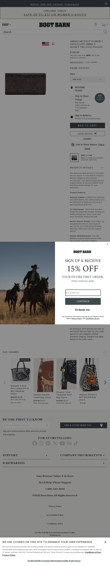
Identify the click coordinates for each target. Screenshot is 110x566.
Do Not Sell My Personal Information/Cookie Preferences (54, 561)
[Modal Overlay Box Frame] (55, 283)
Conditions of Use (93, 552)
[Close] (105, 542)
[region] (55, 551)
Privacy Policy (8, 555)
